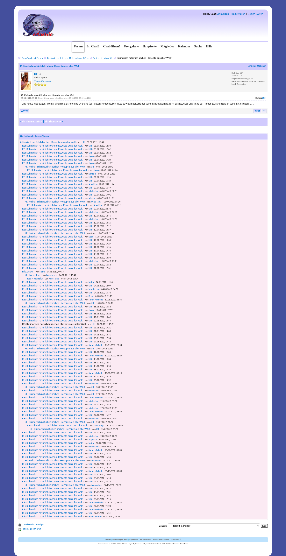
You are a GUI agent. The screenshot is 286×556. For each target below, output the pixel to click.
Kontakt (108, 540)
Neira (42, 272)
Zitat (257, 111)
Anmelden (223, 14)
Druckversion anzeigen (33, 525)
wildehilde (93, 191)
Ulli (36, 74)
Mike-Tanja (96, 202)
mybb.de (131, 544)
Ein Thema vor (53, 121)
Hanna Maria (95, 517)
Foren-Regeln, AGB (120, 540)
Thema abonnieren (32, 529)
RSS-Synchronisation (161, 540)
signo (91, 156)
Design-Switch (255, 14)
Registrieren (238, 14)
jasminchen (51, 275)
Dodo (91, 237)
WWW (24, 111)
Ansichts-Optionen (257, 66)
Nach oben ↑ (176, 540)
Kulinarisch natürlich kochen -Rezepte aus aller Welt (48, 142)
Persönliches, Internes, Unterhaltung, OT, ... (68, 58)
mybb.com (123, 544)
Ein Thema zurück (32, 121)
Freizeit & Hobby (101, 58)
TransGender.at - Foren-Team (178, 544)
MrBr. (143, 544)
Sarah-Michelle (96, 300)
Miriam (92, 198)
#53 (264, 98)
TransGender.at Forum (32, 58)
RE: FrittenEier (32, 275)
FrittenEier (28, 271)
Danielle (92, 174)
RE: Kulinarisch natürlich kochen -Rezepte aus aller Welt (52, 145)
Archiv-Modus (145, 540)
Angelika (93, 184)
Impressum (133, 540)
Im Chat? (93, 46)
